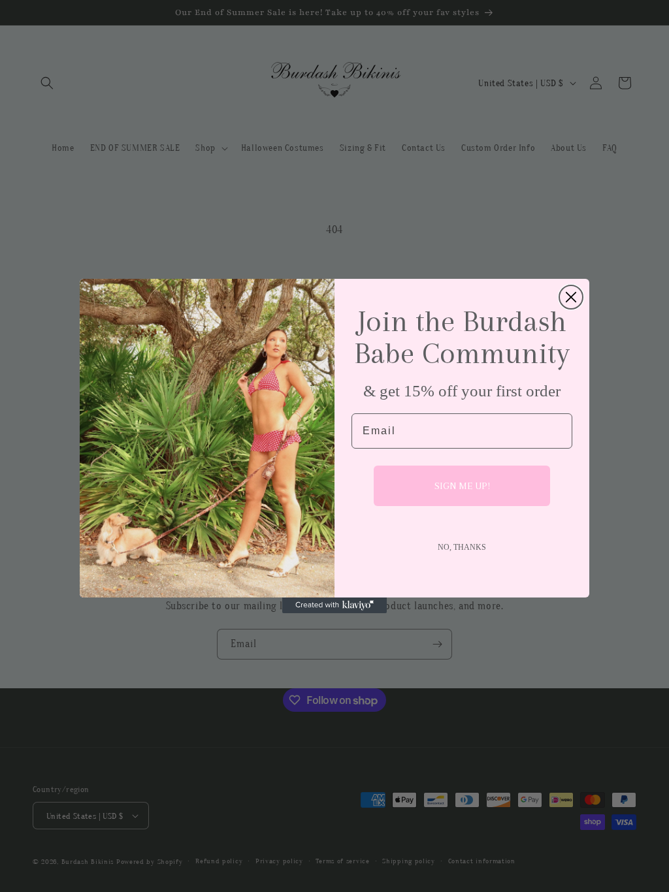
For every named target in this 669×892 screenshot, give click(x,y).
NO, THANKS (462, 547)
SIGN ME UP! (462, 486)
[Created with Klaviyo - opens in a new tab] (334, 605)
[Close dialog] (571, 297)
